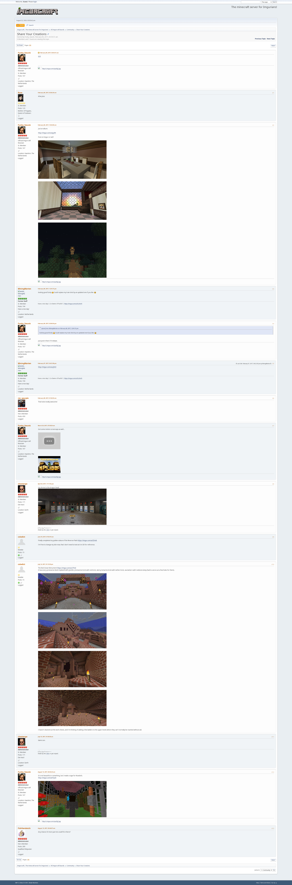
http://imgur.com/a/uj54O (47, 367)
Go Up (19, 860)
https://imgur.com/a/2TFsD (66, 568)
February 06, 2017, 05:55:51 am (49, 53)
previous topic (260, 39)
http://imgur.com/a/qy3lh (47, 133)
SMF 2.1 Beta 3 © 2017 (21, 882)
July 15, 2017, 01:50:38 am (45, 736)
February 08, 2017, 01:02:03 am (47, 398)
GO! (39, 56)
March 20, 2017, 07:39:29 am (46, 425)
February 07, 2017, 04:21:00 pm (47, 363)
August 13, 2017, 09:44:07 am (46, 828)
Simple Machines (33, 882)
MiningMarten (24, 288)
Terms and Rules (265, 883)
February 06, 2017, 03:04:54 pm (47, 323)
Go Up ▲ (274, 883)
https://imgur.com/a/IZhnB (87, 540)
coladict (21, 537)
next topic (271, 39)
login (35, 2)
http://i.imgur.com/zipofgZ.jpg (51, 69)
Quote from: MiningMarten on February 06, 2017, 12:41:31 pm (59, 328)
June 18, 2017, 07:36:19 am (46, 537)
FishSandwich (24, 828)
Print (273, 46)
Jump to (257, 870)
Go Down (20, 45)
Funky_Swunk (24, 53)
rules (47, 530)
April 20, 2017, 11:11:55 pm (46, 484)
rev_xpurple (23, 398)
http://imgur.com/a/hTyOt (47, 778)
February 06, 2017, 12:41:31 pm (47, 289)
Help (257, 883)
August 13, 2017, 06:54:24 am (46, 772)
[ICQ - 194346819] (19, 555)
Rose (20, 92)
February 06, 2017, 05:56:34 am (47, 92)
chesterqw (22, 484)
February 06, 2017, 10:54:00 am (47, 125)
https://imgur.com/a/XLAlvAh (73, 304)
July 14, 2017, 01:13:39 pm (45, 564)
